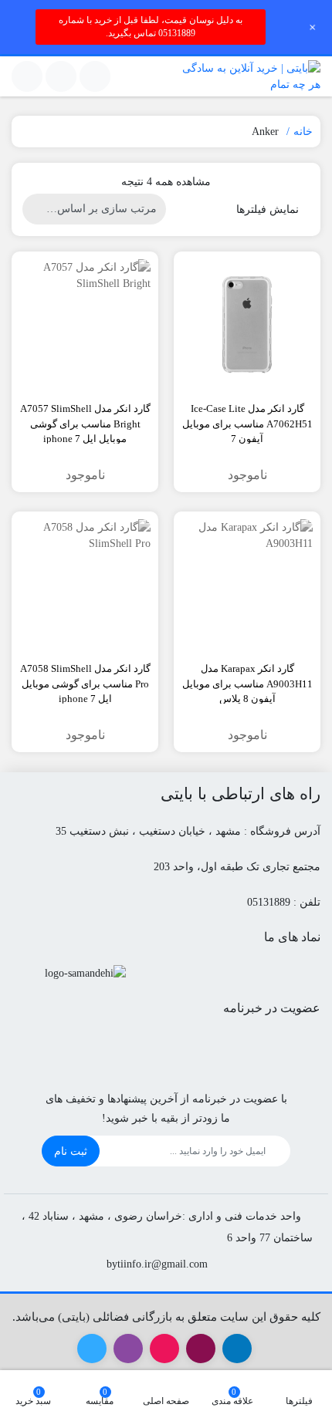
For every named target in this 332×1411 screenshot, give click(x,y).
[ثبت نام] (27, 76)
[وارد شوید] (61, 76)
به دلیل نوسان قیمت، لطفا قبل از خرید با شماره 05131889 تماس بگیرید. (150, 27)
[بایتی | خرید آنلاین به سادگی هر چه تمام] (247, 76)
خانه (303, 131)
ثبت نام (70, 1151)
